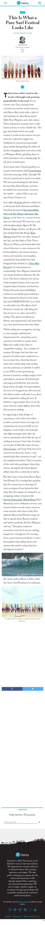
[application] (22, 564)
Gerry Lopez (9, 449)
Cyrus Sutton (34, 171)
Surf (22, 12)
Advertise (17, 916)
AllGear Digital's (23, 902)
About (8, 916)
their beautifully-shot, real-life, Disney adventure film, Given (21, 214)
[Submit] (39, 822)
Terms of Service (31, 916)
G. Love (18, 203)
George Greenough (12, 500)
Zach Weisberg (22, 45)
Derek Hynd (29, 500)
